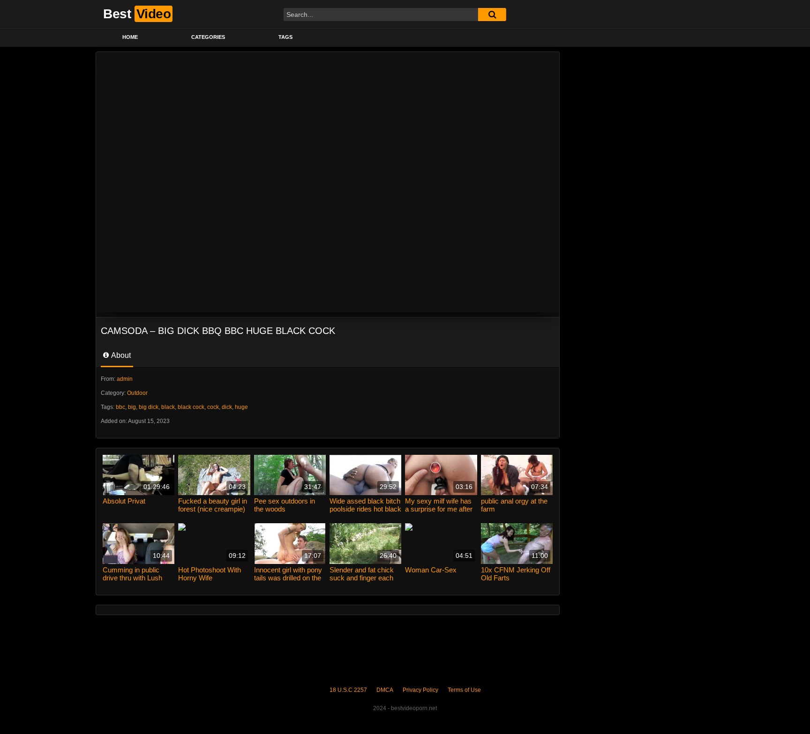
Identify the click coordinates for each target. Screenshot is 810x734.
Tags (285, 37)
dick (227, 407)
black (168, 407)
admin (125, 379)
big (132, 407)
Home (130, 37)
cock (213, 407)
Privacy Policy (420, 690)
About (120, 355)
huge (241, 407)
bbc (120, 407)
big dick (148, 407)
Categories (208, 37)
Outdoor (137, 393)
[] (492, 14)
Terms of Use (464, 690)
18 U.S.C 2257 (348, 690)
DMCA (384, 690)
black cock (191, 407)
